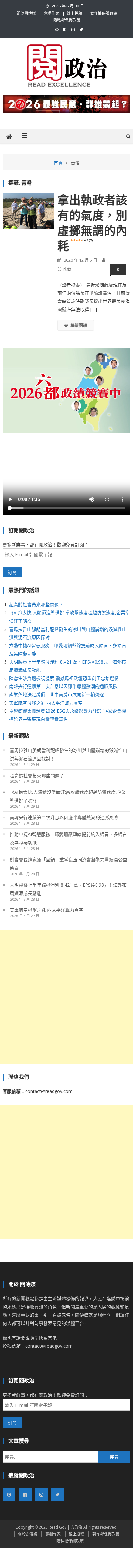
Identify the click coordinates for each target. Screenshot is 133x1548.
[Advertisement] (66, 997)
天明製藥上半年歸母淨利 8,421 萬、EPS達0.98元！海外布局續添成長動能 (68, 889)
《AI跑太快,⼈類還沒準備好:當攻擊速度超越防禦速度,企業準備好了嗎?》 (68, 796)
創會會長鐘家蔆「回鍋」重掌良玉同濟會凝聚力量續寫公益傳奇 (68, 863)
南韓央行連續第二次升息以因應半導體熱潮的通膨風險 (63, 686)
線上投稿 (74, 13)
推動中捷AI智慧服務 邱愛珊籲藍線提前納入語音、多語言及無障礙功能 (68, 838)
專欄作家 (51, 13)
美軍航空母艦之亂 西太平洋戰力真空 (46, 703)
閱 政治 (64, 269)
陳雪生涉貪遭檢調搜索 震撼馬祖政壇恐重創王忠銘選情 (64, 678)
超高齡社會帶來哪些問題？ (36, 604)
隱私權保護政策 (66, 20)
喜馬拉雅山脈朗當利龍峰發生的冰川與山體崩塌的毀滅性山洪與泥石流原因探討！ (68, 754)
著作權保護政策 (103, 13)
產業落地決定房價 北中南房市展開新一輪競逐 (56, 694)
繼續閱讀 (78, 325)
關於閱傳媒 (26, 13)
